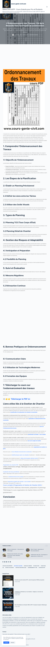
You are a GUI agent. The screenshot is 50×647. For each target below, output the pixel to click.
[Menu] (47, 6)
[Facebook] (2, 561)
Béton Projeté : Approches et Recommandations (37, 550)
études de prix (36, 565)
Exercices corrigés (28, 565)
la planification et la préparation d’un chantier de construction (23, 412)
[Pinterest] (8, 561)
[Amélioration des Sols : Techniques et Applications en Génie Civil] (28, 555)
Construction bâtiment (7, 565)
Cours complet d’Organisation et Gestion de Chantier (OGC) (22, 485)
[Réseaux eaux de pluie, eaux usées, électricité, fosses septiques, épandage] (4, 555)
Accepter (6, 642)
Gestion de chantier (33, 34)
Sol (3, 567)
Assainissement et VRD (32, 567)
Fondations (43, 565)
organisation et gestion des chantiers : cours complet (19, 481)
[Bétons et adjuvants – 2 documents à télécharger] (4, 550)
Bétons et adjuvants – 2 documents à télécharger (15, 550)
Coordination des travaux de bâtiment (11, 471)
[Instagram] (6, 561)
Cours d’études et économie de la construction (22, 451)
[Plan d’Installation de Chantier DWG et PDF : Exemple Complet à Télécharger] (7, 605)
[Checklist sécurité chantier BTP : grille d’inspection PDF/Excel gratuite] (7, 580)
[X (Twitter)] (4, 561)
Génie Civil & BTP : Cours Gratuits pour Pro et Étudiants (22, 9)
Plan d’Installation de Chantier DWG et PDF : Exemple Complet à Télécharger (31, 604)
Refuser (12, 642)
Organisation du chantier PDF (10, 465)
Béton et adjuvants (9, 567)
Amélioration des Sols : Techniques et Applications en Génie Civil (39, 555)
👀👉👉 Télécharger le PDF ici (16, 399)
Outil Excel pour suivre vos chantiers (20, 455)
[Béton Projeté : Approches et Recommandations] (28, 550)
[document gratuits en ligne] (23, 4)
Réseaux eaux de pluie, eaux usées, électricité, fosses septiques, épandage (15, 555)
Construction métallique (20, 567)
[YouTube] (10, 561)
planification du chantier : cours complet (37, 434)
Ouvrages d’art (42, 567)
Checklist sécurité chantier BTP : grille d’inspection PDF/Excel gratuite (29, 579)
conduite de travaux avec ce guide (15, 476)
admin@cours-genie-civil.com (28, 638)
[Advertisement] (25, 49)
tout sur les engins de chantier (34, 440)
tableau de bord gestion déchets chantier (29, 458)
